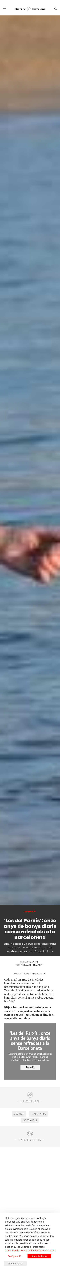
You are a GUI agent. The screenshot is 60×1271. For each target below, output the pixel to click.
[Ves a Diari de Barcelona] (28, 9)
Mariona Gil (31, 961)
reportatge (38, 1114)
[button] (4, 8)
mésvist (19, 1114)
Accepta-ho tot (39, 1256)
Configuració (14, 1256)
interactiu (30, 1120)
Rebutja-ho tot (15, 1263)
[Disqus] (30, 1189)
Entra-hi (30, 1067)
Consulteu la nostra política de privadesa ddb (30, 1250)
